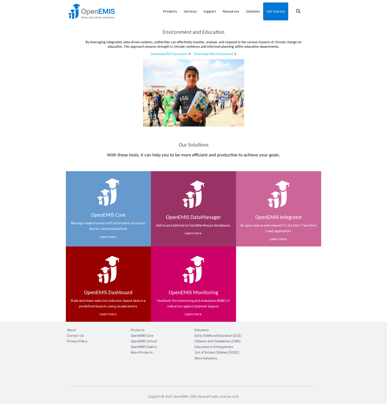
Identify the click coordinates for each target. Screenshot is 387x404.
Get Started (276, 11)
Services (190, 11)
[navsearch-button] (298, 11)
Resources (231, 11)
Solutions (253, 11)
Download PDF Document (169, 54)
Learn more (108, 237)
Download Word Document (213, 54)
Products (170, 11)
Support (210, 11)
